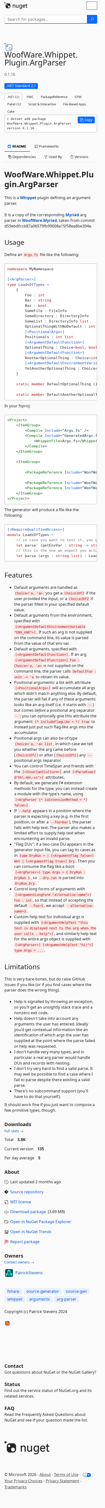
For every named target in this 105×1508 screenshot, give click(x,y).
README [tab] (18, 146)
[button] (86, 120)
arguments (39, 1299)
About (45, 1474)
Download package (28, 1211)
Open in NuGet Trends (31, 1231)
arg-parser (66, 1299)
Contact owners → (19, 1262)
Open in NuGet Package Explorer (40, 1221)
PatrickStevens (29, 1272)
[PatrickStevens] (9, 1273)
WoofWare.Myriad (39, 220)
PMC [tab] (30, 97)
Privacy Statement (62, 1481)
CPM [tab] (78, 97)
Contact (13, 1366)
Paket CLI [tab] (14, 104)
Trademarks (15, 1487)
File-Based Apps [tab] (74, 104)
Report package (25, 1241)
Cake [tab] (10, 111)
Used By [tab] (55, 156)
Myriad (72, 214)
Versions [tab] (81, 156)
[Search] (92, 19)
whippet (14, 1299)
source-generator (42, 1291)
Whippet (28, 197)
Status (12, 1384)
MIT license (20, 1202)
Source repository (26, 1192)
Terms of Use (66, 1474)
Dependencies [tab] (23, 156)
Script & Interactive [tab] (42, 104)
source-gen (76, 1291)
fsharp (13, 1291)
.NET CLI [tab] (13, 97)
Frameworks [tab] (48, 146)
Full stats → (13, 1131)
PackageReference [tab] (54, 97)
